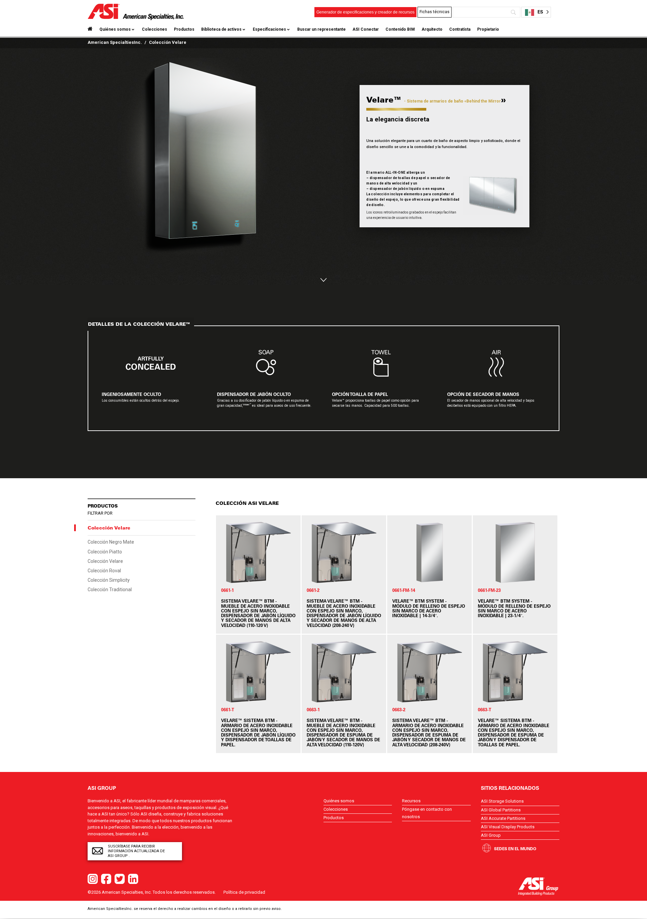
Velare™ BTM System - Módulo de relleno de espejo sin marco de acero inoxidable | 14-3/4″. (428, 608)
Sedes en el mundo (515, 848)
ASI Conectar (365, 29)
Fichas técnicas (435, 11)
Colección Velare (105, 561)
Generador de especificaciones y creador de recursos (365, 12)
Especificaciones (269, 29)
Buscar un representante (321, 29)
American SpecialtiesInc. (115, 42)
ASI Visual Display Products (507, 826)
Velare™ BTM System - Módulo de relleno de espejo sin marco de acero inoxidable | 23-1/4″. (514, 608)
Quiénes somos (115, 29)
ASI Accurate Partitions (503, 818)
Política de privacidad (244, 892)
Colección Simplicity (109, 580)
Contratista (459, 29)
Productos (184, 29)
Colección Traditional (110, 589)
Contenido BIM (400, 29)
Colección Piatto (105, 551)
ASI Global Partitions (501, 809)
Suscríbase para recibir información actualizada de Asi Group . (136, 851)
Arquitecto (432, 29)
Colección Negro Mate (111, 542)
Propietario (488, 29)
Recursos (411, 800)
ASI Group (491, 835)
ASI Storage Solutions (502, 801)
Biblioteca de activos (221, 29)
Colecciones (154, 29)
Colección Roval (104, 570)
